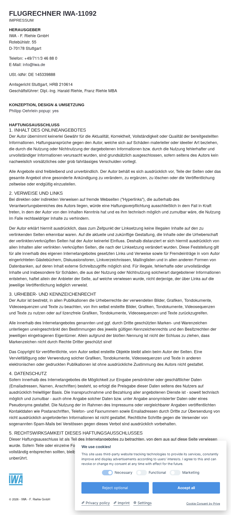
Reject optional (115, 487)
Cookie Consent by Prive (203, 503)
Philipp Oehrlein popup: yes (34, 110)
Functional (157, 472)
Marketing (190, 472)
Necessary (123, 472)
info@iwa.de (34, 64)
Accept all (186, 487)
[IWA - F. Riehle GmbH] (16, 483)
